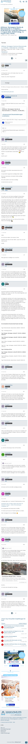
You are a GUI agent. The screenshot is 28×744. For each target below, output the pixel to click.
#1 (24, 70)
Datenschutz (3, 730)
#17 (24, 498)
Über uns (3, 727)
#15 (24, 459)
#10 (24, 371)
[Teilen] (26, 60)
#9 (24, 289)
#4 (24, 167)
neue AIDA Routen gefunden (7, 91)
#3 (24, 144)
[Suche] (20, 1)
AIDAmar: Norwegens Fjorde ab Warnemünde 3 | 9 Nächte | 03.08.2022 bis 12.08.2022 (13, 47)
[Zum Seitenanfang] (26, 742)
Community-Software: (14, 742)
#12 (24, 411)
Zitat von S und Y (8, 463)
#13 (24, 428)
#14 (24, 445)
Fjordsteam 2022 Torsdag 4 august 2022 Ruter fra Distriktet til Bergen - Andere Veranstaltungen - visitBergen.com (12, 505)
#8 (24, 269)
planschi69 (4, 35)
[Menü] (26, 1)
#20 (24, 599)
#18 (24, 524)
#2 (24, 100)
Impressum (3, 731)
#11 (24, 391)
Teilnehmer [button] (4, 52)
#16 (24, 484)
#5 (24, 193)
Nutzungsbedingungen (6, 729)
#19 (24, 544)
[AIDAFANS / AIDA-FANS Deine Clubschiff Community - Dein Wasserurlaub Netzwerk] (9, 1)
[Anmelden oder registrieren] (23, 1)
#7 (24, 255)
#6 (24, 232)
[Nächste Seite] (16, 58)
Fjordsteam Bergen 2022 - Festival (11, 576)
